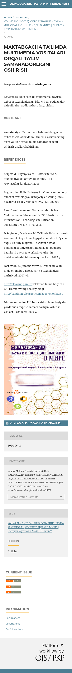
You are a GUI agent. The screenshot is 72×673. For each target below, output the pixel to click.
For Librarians (14, 629)
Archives (21, 17)
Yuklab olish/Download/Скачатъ (35, 423)
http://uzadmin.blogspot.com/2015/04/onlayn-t (33, 293)
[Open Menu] (4, 4)
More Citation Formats (24, 496)
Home (8, 17)
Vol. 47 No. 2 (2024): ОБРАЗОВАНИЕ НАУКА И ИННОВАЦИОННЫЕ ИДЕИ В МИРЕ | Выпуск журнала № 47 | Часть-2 (34, 25)
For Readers (13, 618)
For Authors (13, 623)
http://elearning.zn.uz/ (18, 284)
